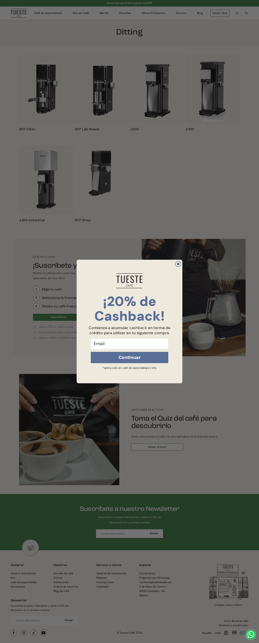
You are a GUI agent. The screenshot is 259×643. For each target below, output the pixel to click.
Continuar (130, 357)
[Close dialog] (178, 264)
